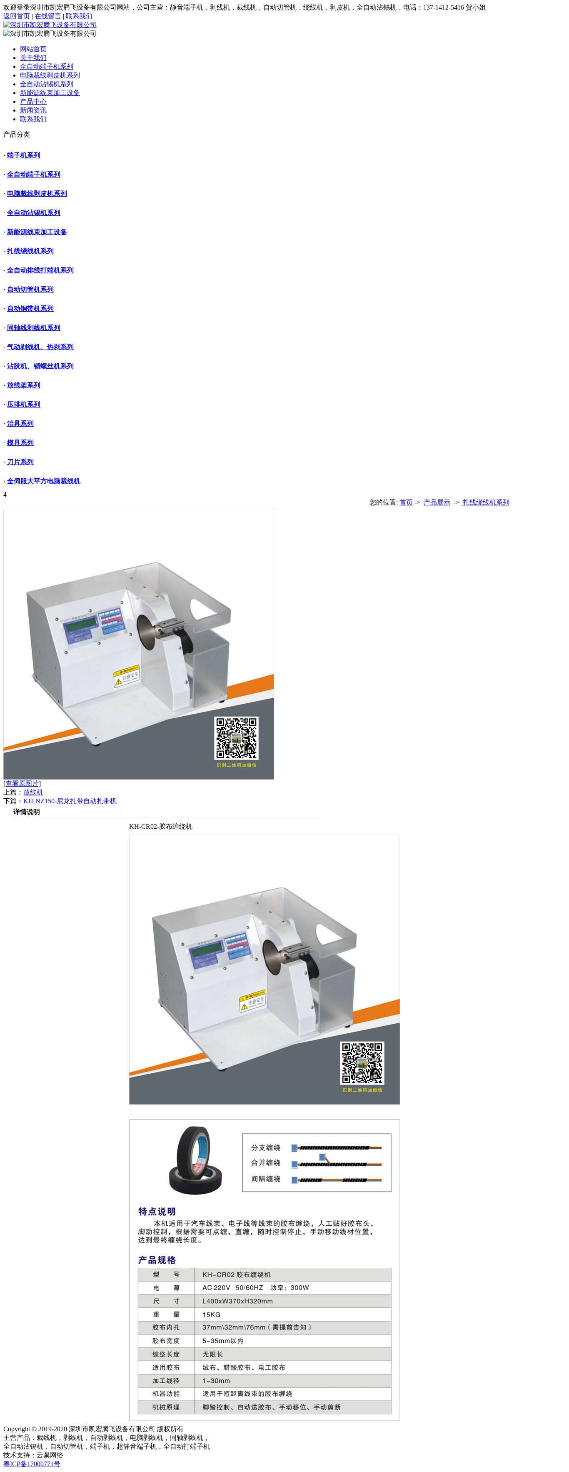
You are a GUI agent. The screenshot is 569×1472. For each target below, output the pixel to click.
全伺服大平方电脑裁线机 (43, 481)
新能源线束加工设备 (50, 92)
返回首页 (16, 16)
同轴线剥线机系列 (33, 327)
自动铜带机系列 (30, 308)
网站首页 (33, 48)
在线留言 (48, 16)
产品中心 (33, 101)
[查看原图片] (22, 783)
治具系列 (20, 423)
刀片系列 (20, 461)
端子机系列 (23, 155)
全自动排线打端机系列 (40, 270)
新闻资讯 (33, 110)
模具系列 (20, 442)
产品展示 (437, 502)
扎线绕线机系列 (30, 251)
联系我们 (79, 16)
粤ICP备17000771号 (31, 1463)
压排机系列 (23, 404)
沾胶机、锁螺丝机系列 (40, 366)
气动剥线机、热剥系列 (40, 346)
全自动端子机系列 (46, 66)
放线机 (33, 792)
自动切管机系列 (30, 289)
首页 (406, 502)
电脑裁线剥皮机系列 (50, 75)
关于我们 (33, 57)
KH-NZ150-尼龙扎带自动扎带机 (70, 801)
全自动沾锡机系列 (46, 83)
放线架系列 (23, 385)
